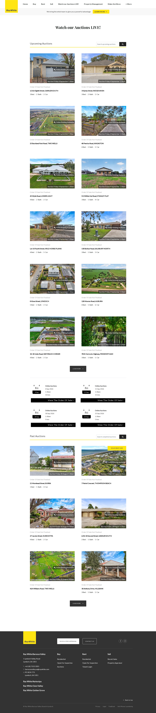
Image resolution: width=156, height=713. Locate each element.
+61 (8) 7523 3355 (32, 666)
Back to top (129, 700)
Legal (104, 706)
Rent (84, 654)
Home (25, 4)
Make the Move (114, 4)
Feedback (112, 706)
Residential (61, 659)
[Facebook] (120, 641)
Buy (58, 654)
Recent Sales (112, 659)
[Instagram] (125, 641)
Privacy (98, 706)
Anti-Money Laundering (125, 706)
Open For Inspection (65, 663)
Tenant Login (87, 667)
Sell (109, 654)
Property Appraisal (115, 663)
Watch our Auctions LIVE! (68, 4)
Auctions (60, 667)
